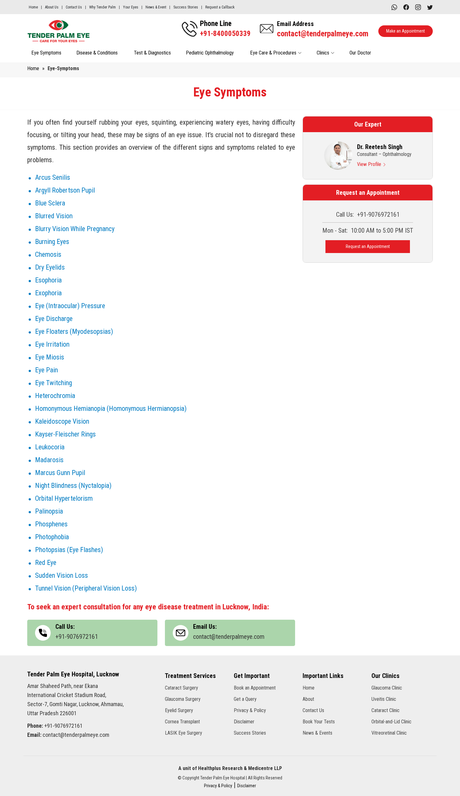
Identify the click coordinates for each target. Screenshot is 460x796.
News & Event (156, 7)
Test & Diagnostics (152, 53)
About (308, 699)
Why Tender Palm (102, 7)
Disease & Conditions (97, 53)
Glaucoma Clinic (386, 687)
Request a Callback (220, 7)
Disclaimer (244, 721)
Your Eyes (130, 7)
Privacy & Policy (250, 710)
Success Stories (185, 7)
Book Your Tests (319, 721)
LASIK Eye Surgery (183, 733)
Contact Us (74, 7)
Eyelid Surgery (179, 710)
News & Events (317, 733)
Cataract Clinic (385, 710)
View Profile (369, 164)
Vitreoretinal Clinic (389, 733)
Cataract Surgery (181, 687)
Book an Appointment (255, 687)
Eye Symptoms (46, 53)
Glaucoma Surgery (183, 699)
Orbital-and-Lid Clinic (391, 721)
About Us (52, 7)
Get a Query (245, 699)
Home (33, 7)
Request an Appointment (368, 246)
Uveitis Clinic (383, 699)
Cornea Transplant (182, 721)
